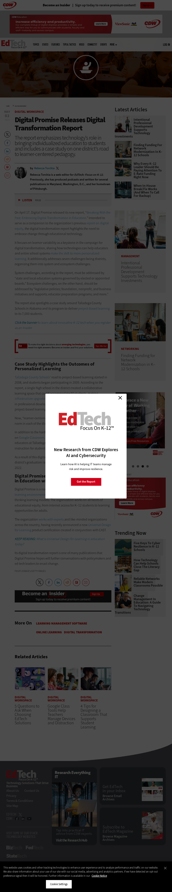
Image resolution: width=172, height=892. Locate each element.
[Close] (165, 868)
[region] (86, 876)
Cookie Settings (59, 884)
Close (120, 398)
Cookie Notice (99, 876)
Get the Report (86, 482)
